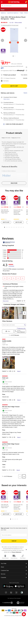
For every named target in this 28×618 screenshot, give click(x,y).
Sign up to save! (5, 528)
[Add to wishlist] (26, 28)
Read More (14, 183)
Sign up (14, 541)
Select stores (7, 99)
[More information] (26, 67)
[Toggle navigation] (2, 2)
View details (24, 75)
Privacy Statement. (16, 552)
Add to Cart (14, 86)
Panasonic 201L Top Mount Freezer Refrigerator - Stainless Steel (18, 212)
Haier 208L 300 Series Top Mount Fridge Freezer (5, 211)
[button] (24, 614)
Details (25, 93)
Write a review (18, 22)
